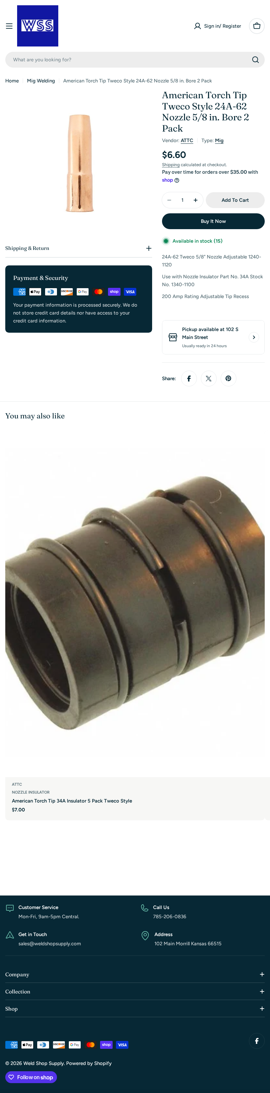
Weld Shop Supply (43, 1063)
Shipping (171, 164)
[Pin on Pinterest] (228, 378)
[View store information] (254, 337)
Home (12, 81)
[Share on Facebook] (189, 378)
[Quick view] (255, 445)
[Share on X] (209, 378)
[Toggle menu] (9, 26)
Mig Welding (41, 81)
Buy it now (213, 221)
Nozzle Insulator (31, 792)
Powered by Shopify (89, 1063)
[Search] (255, 60)
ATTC (187, 140)
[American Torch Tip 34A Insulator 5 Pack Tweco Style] (135, 604)
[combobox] (135, 60)
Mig (219, 140)
